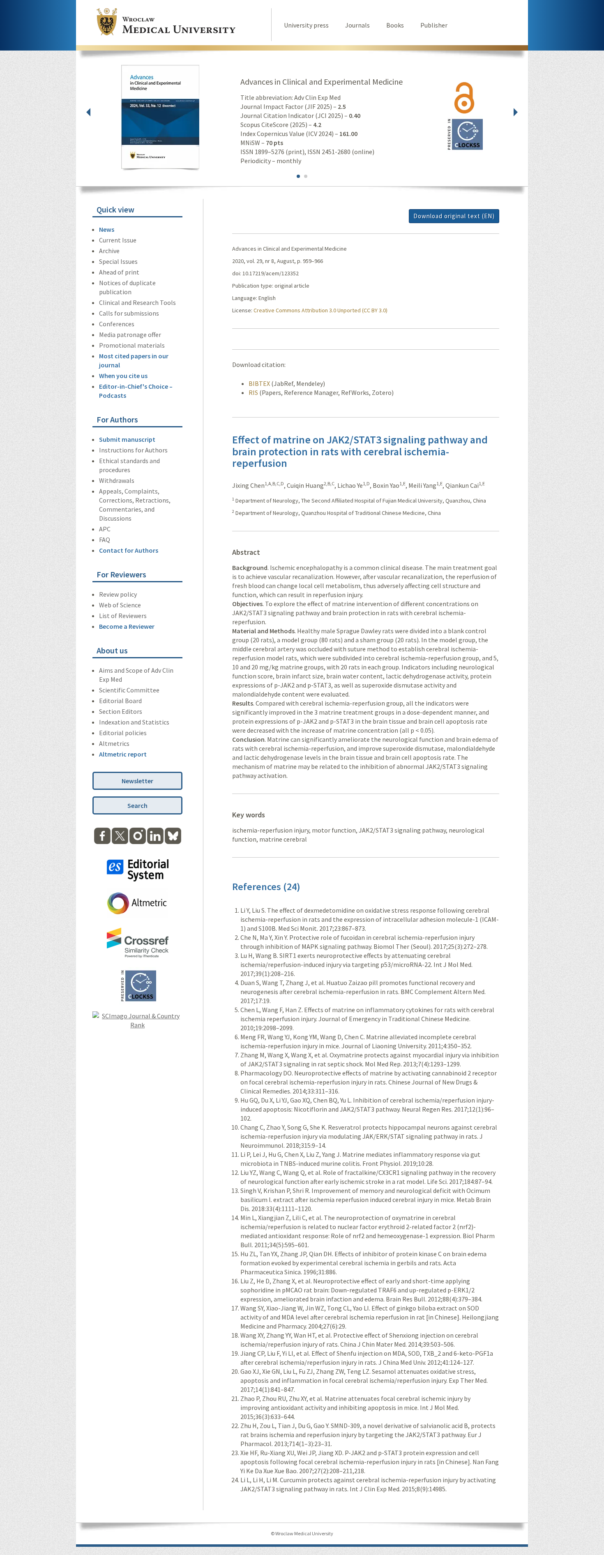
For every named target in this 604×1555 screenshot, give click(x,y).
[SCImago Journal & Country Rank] (137, 1025)
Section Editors (120, 711)
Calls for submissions (129, 313)
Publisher (433, 25)
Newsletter (137, 781)
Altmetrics (114, 743)
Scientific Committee (129, 690)
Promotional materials (132, 345)
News (106, 229)
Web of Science (120, 605)
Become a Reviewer (126, 626)
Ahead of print (119, 272)
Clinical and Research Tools (137, 302)
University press (306, 25)
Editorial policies (123, 733)
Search (137, 805)
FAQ (104, 539)
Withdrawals (116, 480)
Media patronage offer (130, 334)
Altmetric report (123, 754)
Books (395, 25)
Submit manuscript (127, 439)
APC (105, 529)
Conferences (116, 324)
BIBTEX (259, 383)
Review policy (118, 594)
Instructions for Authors (133, 450)
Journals (357, 25)
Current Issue (117, 240)
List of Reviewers (123, 615)
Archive (109, 251)
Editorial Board (120, 701)
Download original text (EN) (454, 216)
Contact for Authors (128, 550)
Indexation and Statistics (134, 722)
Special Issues (118, 261)
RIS (253, 392)
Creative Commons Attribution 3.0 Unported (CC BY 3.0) (320, 310)
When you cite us (123, 375)
